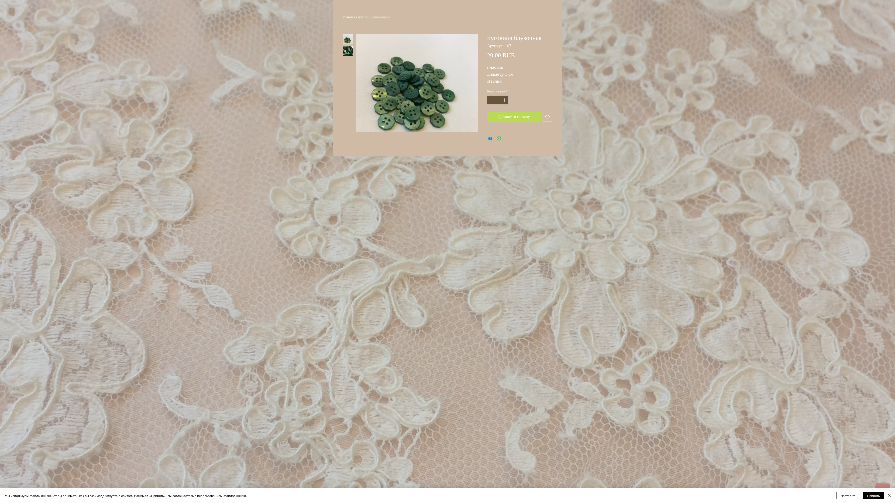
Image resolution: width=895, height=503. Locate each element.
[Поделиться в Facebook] (490, 138)
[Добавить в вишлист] (547, 117)
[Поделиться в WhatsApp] (499, 138)
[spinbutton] (498, 100)
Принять (873, 495)
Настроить (848, 495)
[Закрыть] (889, 495)
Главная (349, 17)
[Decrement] (491, 100)
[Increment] (505, 100)
